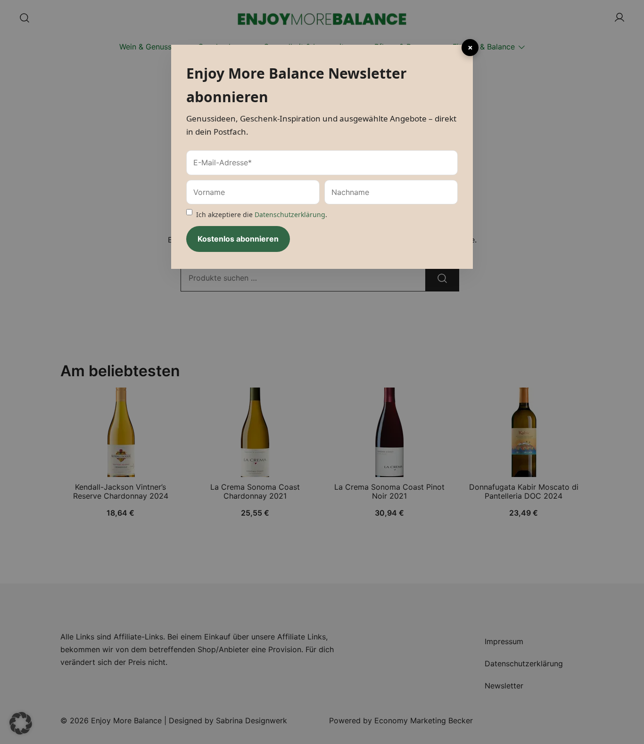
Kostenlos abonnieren (238, 238)
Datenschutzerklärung (290, 214)
